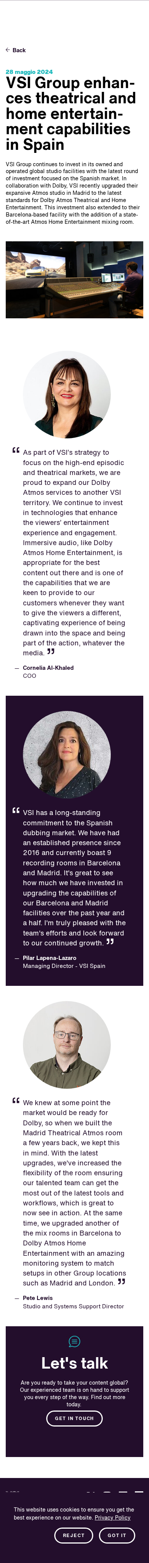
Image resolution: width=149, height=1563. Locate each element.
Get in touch (74, 1419)
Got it (117, 1536)
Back (19, 50)
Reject (74, 1536)
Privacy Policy (113, 1518)
